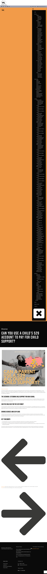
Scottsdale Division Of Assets (40, 243)
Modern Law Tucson (39, 166)
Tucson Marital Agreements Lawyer (39, 192)
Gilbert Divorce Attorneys (39, 105)
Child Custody (38, 81)
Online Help (35, 273)
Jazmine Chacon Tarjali (40, 48)
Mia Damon (38, 71)
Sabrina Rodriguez (39, 77)
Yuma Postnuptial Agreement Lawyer (39, 270)
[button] (39, 9)
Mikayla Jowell (39, 36)
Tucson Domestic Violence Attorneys (40, 175)
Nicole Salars (39, 37)
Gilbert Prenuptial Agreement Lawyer (39, 118)
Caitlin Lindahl (39, 61)
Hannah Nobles (39, 30)
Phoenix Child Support (40, 198)
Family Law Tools (38, 285)
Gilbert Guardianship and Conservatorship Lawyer (40, 116)
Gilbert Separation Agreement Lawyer (39, 114)
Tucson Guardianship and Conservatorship (40, 186)
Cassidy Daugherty (39, 25)
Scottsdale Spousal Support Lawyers (40, 230)
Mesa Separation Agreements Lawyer (39, 136)
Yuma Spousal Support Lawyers (40, 259)
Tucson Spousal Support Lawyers (40, 179)
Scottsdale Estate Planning (39, 219)
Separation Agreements (39, 95)
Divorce (37, 84)
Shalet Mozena (39, 51)
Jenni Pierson (39, 31)
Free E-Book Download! (39, 293)
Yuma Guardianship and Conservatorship (40, 265)
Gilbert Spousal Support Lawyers (40, 109)
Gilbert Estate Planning (40, 101)
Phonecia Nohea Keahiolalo (39, 50)
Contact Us (35, 306)
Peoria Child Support (40, 147)
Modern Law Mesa (38, 122)
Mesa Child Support (40, 125)
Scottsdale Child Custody (39, 221)
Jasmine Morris (39, 47)
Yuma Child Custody (40, 251)
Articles (37, 283)
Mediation (37, 92)
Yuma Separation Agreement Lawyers (39, 263)
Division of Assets (38, 83)
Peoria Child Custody (40, 146)
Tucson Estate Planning (39, 168)
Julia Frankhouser (39, 59)
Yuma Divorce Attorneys (39, 254)
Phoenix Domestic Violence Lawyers (39, 202)
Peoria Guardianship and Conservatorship (40, 160)
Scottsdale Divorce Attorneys (39, 226)
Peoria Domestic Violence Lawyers (40, 151)
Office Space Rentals (39, 271)
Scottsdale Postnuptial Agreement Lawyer (40, 241)
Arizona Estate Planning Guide (40, 280)
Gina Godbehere (39, 29)
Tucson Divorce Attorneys (39, 172)
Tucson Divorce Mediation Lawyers (40, 181)
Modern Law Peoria (38, 144)
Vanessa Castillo (39, 58)
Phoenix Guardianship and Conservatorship (40, 211)
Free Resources (38, 275)
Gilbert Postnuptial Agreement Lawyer (39, 120)
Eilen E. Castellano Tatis (39, 27)
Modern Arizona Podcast (39, 295)
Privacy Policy (5, 567)
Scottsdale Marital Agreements (39, 248)
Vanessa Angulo (39, 62)
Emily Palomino (39, 28)
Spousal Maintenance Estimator (40, 292)
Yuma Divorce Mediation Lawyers (40, 261)
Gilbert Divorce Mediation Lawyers (40, 112)
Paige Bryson (39, 38)
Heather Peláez (39, 17)
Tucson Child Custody (40, 169)
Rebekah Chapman (39, 39)
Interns (37, 72)
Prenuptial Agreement (39, 94)
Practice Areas (36, 79)
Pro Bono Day (38, 274)
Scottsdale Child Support (39, 223)
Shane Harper (39, 68)
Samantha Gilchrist (39, 41)
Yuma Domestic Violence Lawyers (40, 257)
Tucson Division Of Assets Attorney (40, 177)
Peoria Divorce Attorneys (39, 149)
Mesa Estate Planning (40, 123)
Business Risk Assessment (39, 282)
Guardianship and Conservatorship (38, 89)
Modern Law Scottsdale (39, 217)
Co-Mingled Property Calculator (40, 290)
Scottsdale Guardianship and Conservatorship (40, 237)
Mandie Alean (39, 70)
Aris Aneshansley (39, 57)
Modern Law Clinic (36, 304)
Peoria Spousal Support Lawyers (40, 154)
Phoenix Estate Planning (39, 196)
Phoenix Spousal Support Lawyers (40, 207)
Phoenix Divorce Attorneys (39, 200)
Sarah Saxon (39, 52)
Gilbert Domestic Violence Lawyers (40, 107)
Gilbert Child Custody (40, 102)
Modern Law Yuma (38, 249)
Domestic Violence (38, 85)
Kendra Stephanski (39, 67)
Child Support (38, 82)
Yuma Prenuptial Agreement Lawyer (39, 268)
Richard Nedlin (39, 40)
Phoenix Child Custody (40, 197)
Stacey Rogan (39, 19)
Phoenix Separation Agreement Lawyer (40, 205)
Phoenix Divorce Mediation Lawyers (40, 209)
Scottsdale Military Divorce (39, 245)
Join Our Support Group (39, 294)
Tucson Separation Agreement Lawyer (39, 184)
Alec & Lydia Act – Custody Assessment (40, 277)
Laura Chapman (39, 18)
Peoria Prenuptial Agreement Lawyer (39, 162)
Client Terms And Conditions (7, 566)
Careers (35, 302)
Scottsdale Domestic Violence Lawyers (40, 228)
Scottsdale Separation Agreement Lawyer (40, 234)
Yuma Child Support (40, 252)
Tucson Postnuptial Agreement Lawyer (40, 190)
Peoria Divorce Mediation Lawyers (40, 156)
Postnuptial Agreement (39, 93)
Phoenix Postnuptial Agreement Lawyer (40, 216)
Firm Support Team (38, 60)
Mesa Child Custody (40, 124)
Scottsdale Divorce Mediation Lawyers (39, 232)
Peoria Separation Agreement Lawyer (39, 158)
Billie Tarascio (39, 16)
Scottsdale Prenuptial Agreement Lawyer (40, 239)
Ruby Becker (39, 21)
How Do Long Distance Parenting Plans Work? (23, 554)
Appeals (37, 80)
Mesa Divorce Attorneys (39, 127)
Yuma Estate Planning (40, 250)
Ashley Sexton (39, 46)
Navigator (37, 284)
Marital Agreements (38, 91)
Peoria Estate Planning (40, 145)
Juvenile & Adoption (38, 90)
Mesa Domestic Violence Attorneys (40, 129)
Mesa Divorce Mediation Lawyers (40, 134)
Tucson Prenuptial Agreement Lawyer (39, 188)
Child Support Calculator (39, 287)
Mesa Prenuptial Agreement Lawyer (39, 140)
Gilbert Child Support (40, 103)
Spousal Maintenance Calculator (38, 300)
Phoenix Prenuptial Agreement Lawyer (39, 213)
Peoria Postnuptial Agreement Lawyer (39, 165)
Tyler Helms (39, 69)
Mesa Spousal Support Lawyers (40, 131)
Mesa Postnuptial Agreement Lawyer (39, 143)
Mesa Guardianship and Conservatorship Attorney (40, 138)
